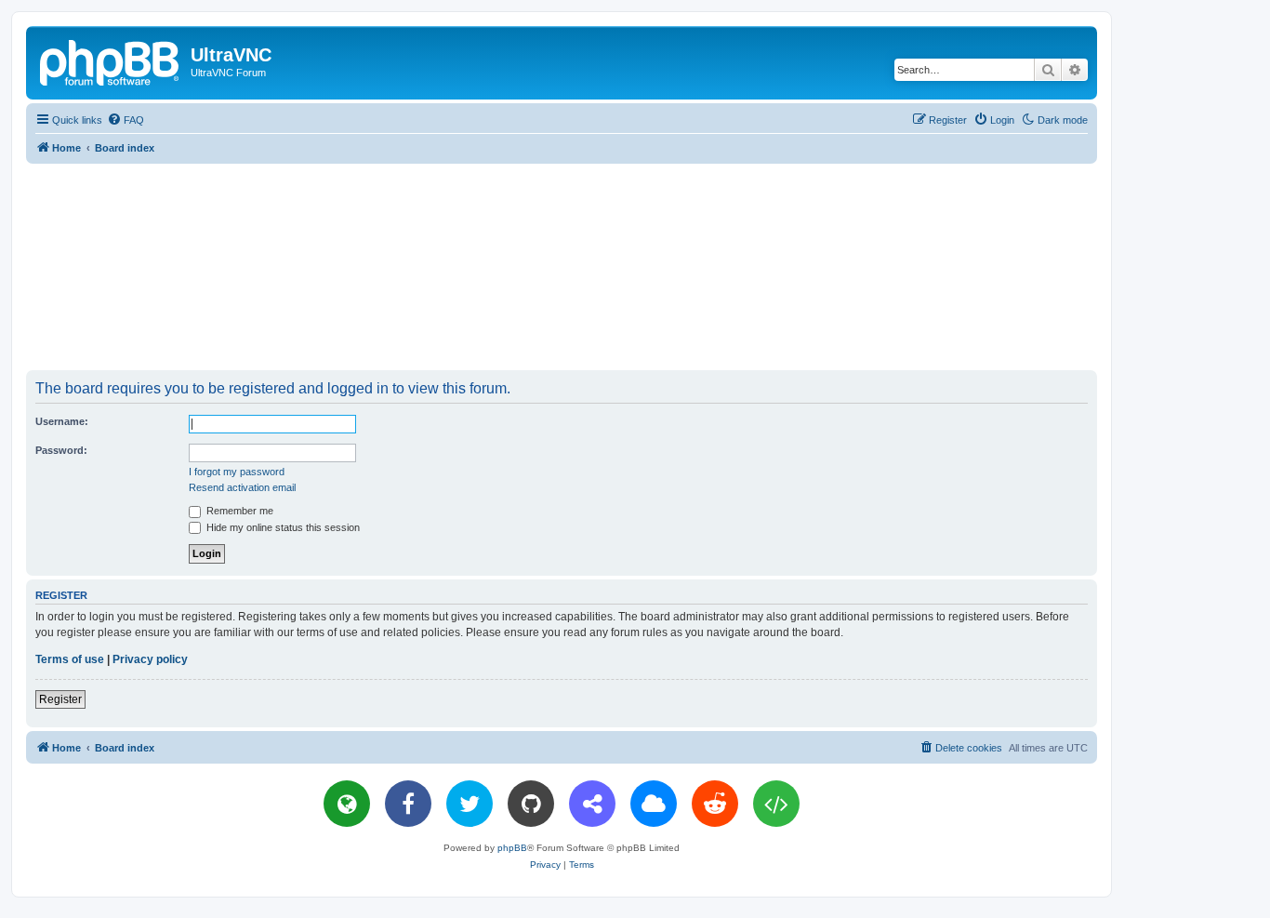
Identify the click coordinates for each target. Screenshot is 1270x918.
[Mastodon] (592, 803)
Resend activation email (242, 487)
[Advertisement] (561, 266)
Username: (61, 421)
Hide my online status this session (282, 527)
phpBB (512, 848)
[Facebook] (408, 803)
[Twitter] (469, 803)
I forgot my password (236, 471)
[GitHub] (531, 803)
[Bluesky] (653, 803)
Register (60, 699)
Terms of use (69, 659)
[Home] (111, 60)
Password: (61, 450)
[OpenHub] (776, 803)
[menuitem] (125, 120)
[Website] (347, 803)
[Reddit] (715, 803)
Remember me (238, 510)
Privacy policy (150, 659)
